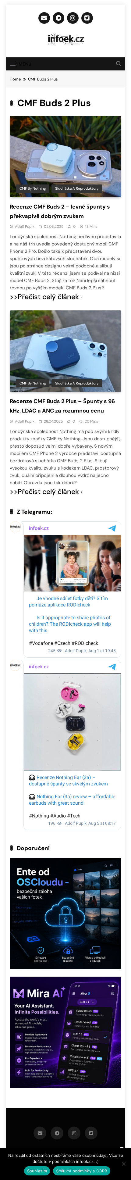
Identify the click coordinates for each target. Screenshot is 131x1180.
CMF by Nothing (32, 188)
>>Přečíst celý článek (44, 297)
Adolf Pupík (24, 226)
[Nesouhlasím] (123, 1164)
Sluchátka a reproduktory (76, 188)
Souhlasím (37, 1170)
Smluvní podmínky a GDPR (81, 1170)
